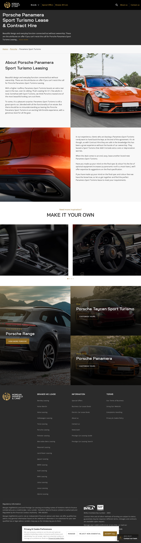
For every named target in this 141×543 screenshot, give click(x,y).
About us (123, 5)
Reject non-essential (90, 534)
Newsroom (76, 430)
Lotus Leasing (42, 482)
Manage (71, 534)
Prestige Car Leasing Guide (82, 436)
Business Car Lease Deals (81, 406)
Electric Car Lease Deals (81, 412)
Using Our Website (113, 406)
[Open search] (116, 5)
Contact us (135, 5)
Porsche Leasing (43, 430)
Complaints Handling (114, 412)
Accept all (110, 534)
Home (5, 49)
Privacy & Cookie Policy (114, 418)
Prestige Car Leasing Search (82, 441)
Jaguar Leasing (42, 459)
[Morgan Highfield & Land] (12, 5)
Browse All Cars (61, 5)
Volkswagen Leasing (44, 418)
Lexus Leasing (42, 488)
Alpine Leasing (42, 494)
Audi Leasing (42, 471)
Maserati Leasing (43, 447)
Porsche (13, 49)
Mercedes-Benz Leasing (46, 441)
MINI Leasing (42, 476)
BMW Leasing (42, 465)
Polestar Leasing (43, 436)
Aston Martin (42, 406)
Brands (34, 5)
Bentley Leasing (43, 401)
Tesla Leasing (42, 424)
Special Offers (47, 5)
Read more (23, 40)
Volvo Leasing (42, 412)
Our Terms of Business (115, 401)
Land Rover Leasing (44, 453)
